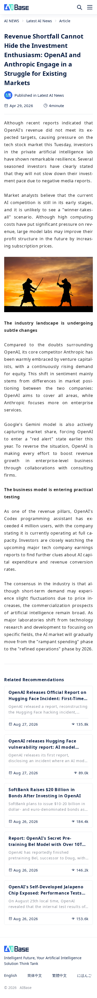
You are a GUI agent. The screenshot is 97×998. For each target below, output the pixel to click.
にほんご (84, 975)
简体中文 (34, 975)
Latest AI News (39, 20)
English (10, 975)
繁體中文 (59, 975)
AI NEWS (11, 20)
